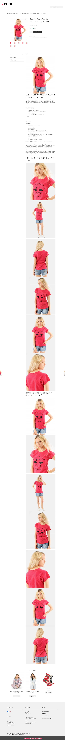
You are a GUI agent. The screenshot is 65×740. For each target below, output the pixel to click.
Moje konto (36, 9)
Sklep (14, 13)
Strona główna (10, 13)
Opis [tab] (10, 54)
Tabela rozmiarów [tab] (13, 60)
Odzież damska (4, 9)
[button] (26, 19)
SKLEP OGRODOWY (29, 9)
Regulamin (44, 713)
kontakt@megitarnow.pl (11, 723)
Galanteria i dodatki (20, 9)
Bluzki (29, 13)
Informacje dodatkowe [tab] (13, 57)
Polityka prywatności (45, 711)
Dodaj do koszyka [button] (16, 696)
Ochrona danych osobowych (46, 718)
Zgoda (25, 738)
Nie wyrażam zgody (31, 738)
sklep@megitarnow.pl (10, 724)
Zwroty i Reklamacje (45, 715)
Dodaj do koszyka (37, 31)
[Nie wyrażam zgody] (63, 737)
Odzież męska (11, 9)
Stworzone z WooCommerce (19, 734)
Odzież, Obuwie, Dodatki (19, 13)
